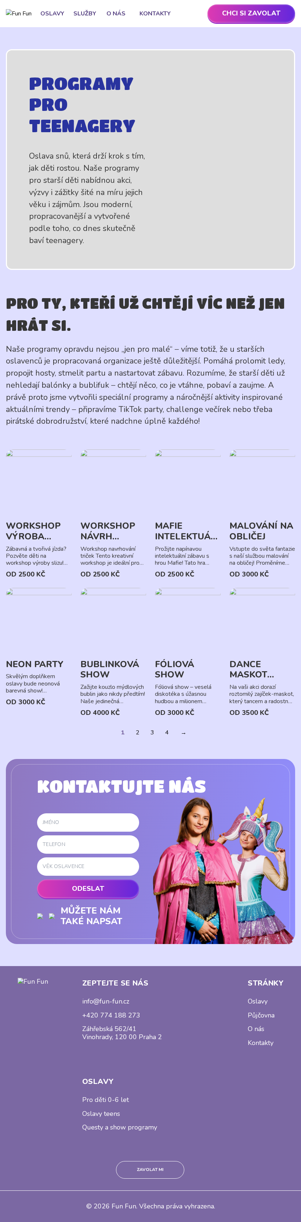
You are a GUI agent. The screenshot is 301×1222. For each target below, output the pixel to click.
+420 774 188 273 (111, 1015)
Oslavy (52, 14)
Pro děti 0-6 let (105, 1099)
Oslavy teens (101, 1113)
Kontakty (155, 14)
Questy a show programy (119, 1127)
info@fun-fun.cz (105, 1001)
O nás (116, 14)
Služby (84, 14)
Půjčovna (261, 1015)
